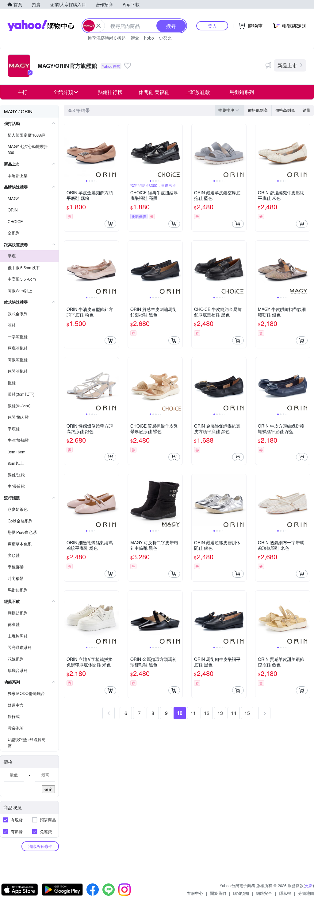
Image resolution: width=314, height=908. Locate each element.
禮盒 (135, 38)
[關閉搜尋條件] (98, 25)
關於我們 (218, 893)
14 (233, 712)
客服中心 (195, 893)
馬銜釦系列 (241, 91)
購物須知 (241, 893)
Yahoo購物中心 (40, 25)
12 (206, 712)
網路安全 (264, 893)
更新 (309, 885)
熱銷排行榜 (110, 91)
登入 (212, 25)
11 (193, 712)
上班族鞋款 (198, 91)
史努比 (165, 38)
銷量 (306, 110)
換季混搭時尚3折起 (107, 38)
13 (220, 712)
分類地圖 (306, 893)
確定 (48, 789)
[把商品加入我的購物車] (110, 224)
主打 (22, 91)
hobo (149, 38)
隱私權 (285, 893)
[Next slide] (115, 151)
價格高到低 (285, 110)
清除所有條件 (40, 846)
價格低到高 (258, 110)
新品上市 (287, 65)
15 (247, 712)
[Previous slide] (68, 151)
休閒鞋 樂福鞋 (154, 91)
